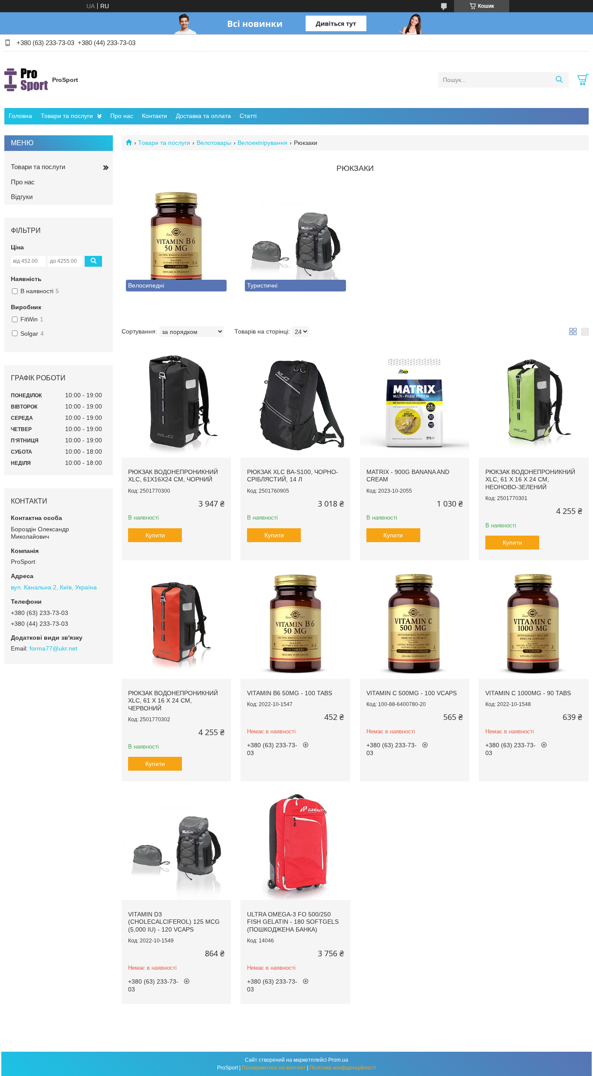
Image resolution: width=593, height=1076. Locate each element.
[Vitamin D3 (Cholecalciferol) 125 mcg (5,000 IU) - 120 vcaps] (176, 844)
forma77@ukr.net (53, 648)
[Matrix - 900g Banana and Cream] (414, 402)
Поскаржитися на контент (274, 1068)
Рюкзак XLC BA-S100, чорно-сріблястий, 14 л (292, 475)
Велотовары (214, 142)
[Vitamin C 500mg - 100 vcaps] (414, 623)
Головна (20, 115)
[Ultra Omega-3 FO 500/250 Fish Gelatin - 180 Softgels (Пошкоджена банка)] (295, 844)
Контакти (154, 115)
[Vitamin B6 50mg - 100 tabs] (295, 623)
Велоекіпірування (262, 142)
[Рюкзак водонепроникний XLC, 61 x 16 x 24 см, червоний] (176, 623)
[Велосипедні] (176, 241)
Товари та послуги (67, 115)
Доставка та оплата (203, 115)
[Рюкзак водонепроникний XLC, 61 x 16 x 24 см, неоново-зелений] (533, 402)
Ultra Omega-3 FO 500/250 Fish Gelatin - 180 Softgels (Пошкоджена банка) (293, 922)
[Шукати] (559, 80)
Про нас (121, 115)
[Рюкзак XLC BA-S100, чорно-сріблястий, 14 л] (295, 402)
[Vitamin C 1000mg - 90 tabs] (533, 623)
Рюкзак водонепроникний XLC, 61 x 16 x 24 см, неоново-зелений (530, 479)
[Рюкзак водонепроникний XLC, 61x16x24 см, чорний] (176, 402)
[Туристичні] (295, 241)
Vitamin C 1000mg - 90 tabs (528, 693)
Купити (155, 535)
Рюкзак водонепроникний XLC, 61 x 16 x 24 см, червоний (173, 701)
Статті (248, 115)
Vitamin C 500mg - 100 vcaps (411, 693)
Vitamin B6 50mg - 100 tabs (289, 693)
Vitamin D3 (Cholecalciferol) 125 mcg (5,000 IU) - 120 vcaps (174, 922)
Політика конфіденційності (343, 1068)
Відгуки (22, 196)
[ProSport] (26, 79)
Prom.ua (338, 1060)
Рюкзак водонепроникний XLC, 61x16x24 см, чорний (173, 475)
